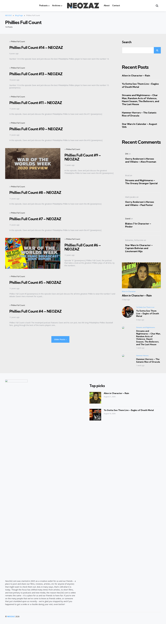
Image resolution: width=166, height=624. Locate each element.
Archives (56, 5)
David (127, 218)
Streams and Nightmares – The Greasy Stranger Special (141, 182)
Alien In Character (129, 291)
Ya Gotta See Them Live (145, 307)
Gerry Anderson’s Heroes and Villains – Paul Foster (139, 203)
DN (126, 153)
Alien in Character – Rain (136, 75)
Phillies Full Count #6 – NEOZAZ (82, 247)
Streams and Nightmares (145, 327)
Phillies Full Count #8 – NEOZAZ (35, 192)
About (107, 5)
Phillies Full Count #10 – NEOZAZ (36, 129)
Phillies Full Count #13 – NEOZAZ (35, 74)
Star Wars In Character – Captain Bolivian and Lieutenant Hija (139, 248)
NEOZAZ (11, 616)
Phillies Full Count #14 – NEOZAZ (36, 47)
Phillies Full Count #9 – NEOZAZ (82, 157)
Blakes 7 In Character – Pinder (138, 225)
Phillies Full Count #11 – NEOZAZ (35, 102)
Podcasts (43, 5)
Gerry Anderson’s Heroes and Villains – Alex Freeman (140, 160)
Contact (116, 5)
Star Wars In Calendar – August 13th (139, 125)
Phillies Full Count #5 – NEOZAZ (35, 282)
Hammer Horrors (142, 356)
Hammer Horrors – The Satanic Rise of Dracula (139, 114)
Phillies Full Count (18, 41)
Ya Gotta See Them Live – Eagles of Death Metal (140, 85)
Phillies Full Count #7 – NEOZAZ (35, 219)
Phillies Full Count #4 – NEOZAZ (35, 311)
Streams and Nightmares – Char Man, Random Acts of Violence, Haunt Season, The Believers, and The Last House (140, 100)
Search (126, 42)
